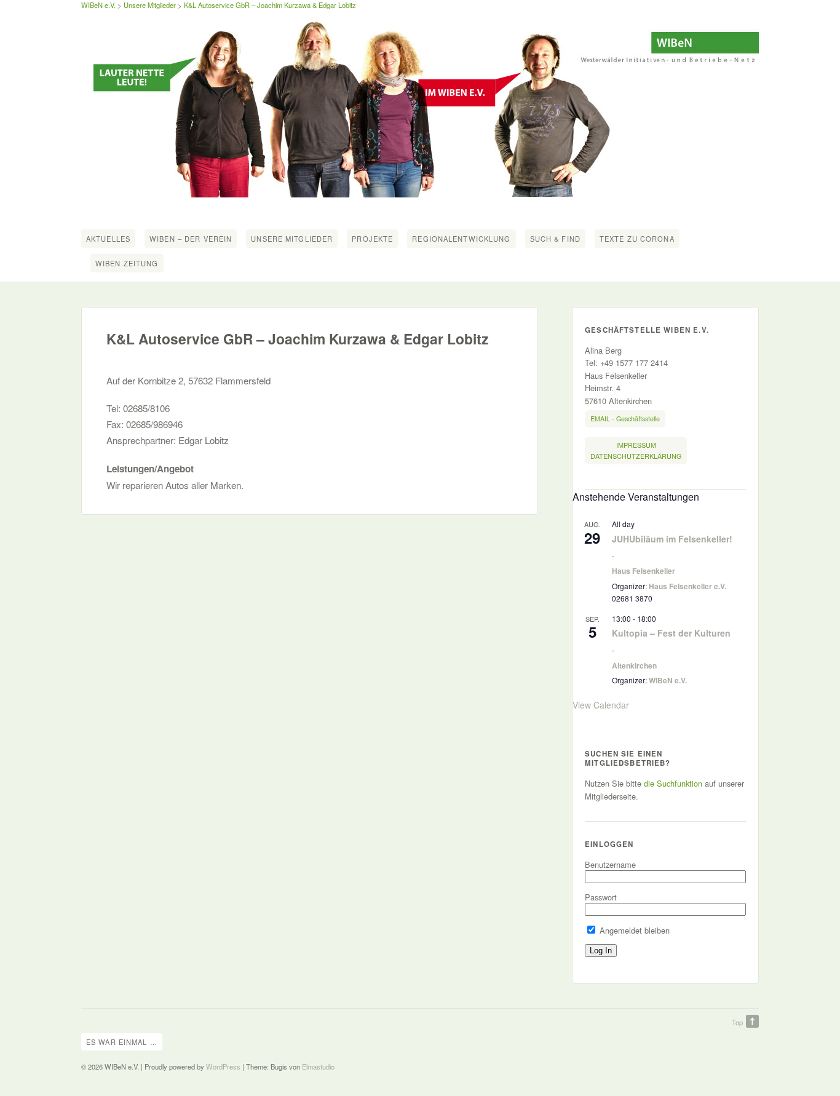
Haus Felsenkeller (643, 570)
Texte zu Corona (637, 239)
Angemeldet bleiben (633, 930)
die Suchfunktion (673, 783)
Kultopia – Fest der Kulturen (671, 633)
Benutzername (610, 864)
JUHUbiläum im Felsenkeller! (672, 539)
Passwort (601, 897)
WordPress (223, 1066)
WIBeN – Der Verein (190, 239)
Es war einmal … (121, 1042)
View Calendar (601, 705)
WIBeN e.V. (98, 5)
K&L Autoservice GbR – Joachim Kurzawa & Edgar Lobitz (270, 5)
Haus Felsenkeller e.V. (687, 586)
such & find (555, 239)
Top (737, 1022)
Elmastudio (318, 1066)
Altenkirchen (634, 665)
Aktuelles (108, 239)
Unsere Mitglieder (150, 5)
